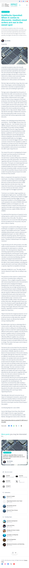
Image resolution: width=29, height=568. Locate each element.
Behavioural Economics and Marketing (15, 544)
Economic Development (12, 520)
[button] (13, 553)
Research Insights (5, 11)
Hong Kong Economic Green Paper (14, 501)
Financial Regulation (11, 539)
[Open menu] (27, 5)
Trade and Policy (10, 525)
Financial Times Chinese (12, 510)
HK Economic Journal (11, 505)
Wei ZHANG (7, 41)
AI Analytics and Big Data (12, 534)
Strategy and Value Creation (13, 530)
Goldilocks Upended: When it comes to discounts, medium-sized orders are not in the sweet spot (14, 456)
